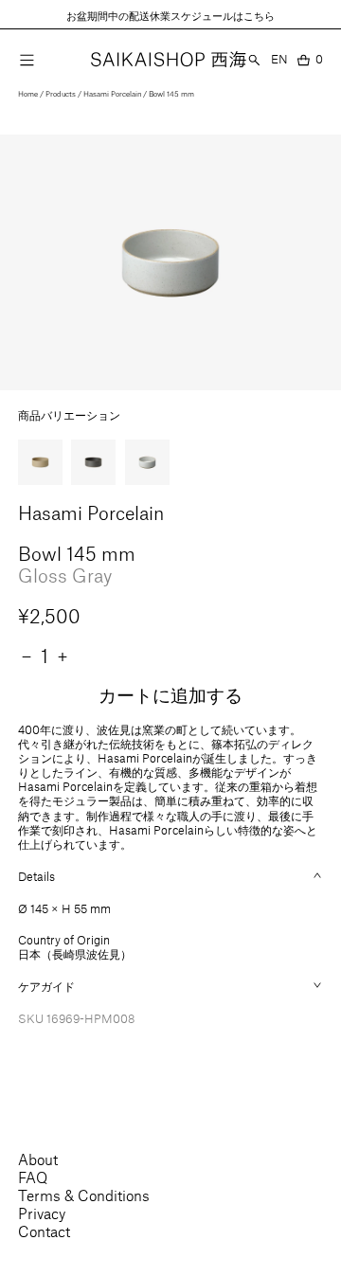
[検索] (254, 59)
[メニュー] (27, 59)
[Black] (93, 462)
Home (28, 94)
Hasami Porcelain (112, 94)
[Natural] (40, 462)
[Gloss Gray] (147, 462)
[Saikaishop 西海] (168, 59)
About (38, 1159)
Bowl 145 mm (171, 94)
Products (60, 94)
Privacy (41, 1213)
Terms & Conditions (84, 1195)
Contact (44, 1231)
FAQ (32, 1177)
